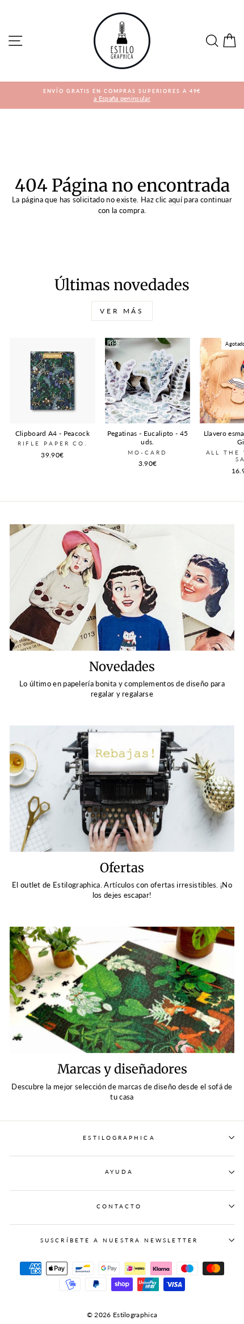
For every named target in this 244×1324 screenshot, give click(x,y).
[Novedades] (122, 587)
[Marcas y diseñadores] (122, 990)
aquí (175, 199)
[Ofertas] (122, 788)
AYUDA (119, 1171)
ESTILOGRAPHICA (119, 1137)
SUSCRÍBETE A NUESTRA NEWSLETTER (119, 1240)
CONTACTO (119, 1206)
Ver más (122, 311)
